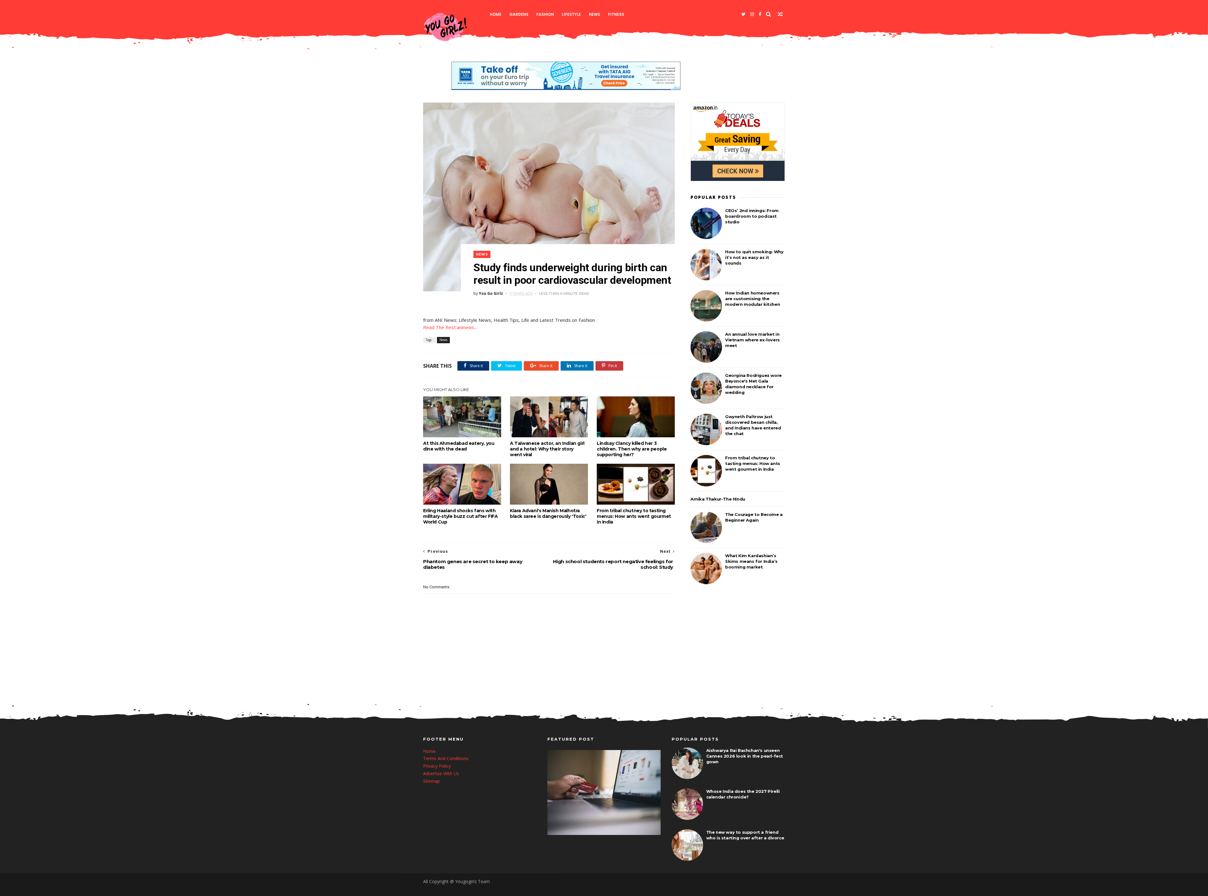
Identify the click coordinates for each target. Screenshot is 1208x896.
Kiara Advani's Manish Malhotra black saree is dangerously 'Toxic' (548, 513)
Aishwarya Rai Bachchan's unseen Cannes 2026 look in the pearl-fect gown (744, 756)
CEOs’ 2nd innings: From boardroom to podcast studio (752, 216)
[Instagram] (752, 14)
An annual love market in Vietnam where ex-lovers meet (752, 340)
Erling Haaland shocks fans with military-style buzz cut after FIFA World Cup (460, 516)
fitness (616, 14)
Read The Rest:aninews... (450, 327)
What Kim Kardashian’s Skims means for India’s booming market (751, 561)
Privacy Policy (437, 766)
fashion (545, 14)
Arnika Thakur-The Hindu (718, 498)
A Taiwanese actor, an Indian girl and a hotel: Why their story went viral (547, 448)
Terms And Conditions (445, 758)
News (594, 14)
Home (495, 14)
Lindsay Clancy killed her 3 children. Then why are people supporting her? (632, 448)
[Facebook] (760, 14)
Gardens (518, 14)
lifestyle (571, 14)
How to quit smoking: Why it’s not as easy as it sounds (754, 257)
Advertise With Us (441, 773)
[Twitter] (743, 14)
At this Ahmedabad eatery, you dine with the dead (458, 446)
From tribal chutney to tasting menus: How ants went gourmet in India (634, 516)
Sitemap (431, 781)
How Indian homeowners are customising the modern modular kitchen (752, 298)
